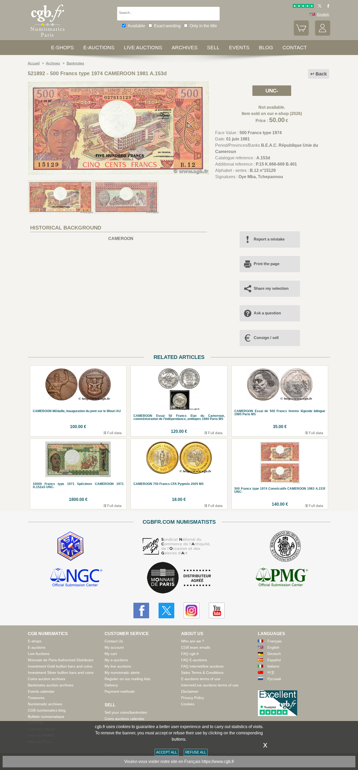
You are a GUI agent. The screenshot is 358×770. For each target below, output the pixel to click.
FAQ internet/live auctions (202, 666)
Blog (266, 47)
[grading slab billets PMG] (282, 578)
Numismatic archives (45, 704)
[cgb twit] (319, 6)
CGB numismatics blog (47, 710)
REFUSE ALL (195, 752)
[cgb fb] (327, 6)
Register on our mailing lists (127, 679)
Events (239, 47)
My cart (111, 654)
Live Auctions (39, 654)
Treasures (36, 698)
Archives (185, 47)
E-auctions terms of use (200, 679)
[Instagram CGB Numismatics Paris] (191, 610)
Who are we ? (192, 641)
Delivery (111, 685)
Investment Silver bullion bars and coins (61, 672)
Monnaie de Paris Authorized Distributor (61, 660)
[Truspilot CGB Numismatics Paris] (303, 6)
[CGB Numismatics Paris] (47, 38)
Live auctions (143, 47)
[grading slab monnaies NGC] (76, 578)
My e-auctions (116, 660)
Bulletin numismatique (46, 716)
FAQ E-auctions (194, 660)
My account (114, 647)
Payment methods (120, 691)
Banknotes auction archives (50, 685)
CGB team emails (195, 647)
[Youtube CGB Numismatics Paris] (217, 610)
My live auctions (118, 666)
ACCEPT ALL (166, 752)
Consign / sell (266, 337)
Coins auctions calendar (124, 719)
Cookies (187, 704)
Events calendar (41, 691)
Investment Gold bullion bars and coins (60, 666)
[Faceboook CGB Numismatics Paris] (141, 610)
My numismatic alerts (122, 672)
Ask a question (267, 313)
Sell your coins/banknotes (126, 712)
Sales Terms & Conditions (202, 672)
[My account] (322, 34)
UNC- (271, 90)
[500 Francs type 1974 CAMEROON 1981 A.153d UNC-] (118, 173)
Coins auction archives (46, 679)
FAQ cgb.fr (190, 654)
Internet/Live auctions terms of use (209, 685)
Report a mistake (269, 239)
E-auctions (99, 47)
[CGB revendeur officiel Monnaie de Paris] (179, 578)
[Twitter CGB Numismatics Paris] (166, 610)
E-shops (62, 47)
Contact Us (114, 641)
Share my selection (271, 288)
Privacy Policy (192, 698)
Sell (213, 47)
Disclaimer (189, 691)
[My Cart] (301, 34)
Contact (295, 47)
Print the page (266, 263)
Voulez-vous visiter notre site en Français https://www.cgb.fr (179, 761)
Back (321, 74)
